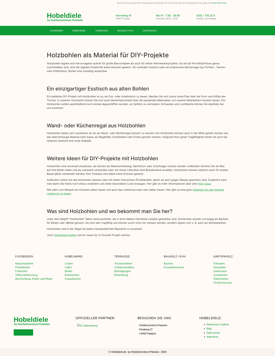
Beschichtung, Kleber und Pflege (33, 278)
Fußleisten (21, 271)
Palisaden (219, 263)
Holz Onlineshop (219, 3)
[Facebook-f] (212, 30)
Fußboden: (24, 256)
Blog (209, 328)
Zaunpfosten (220, 275)
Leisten (69, 263)
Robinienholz (221, 278)
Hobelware (78, 31)
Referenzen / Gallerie (218, 324)
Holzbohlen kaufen (65, 235)
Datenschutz (213, 332)
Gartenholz (150, 31)
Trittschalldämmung (26, 275)
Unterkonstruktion (124, 267)
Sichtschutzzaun (222, 282)
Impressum (212, 336)
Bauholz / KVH (125, 31)
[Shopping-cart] (225, 30)
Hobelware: (74, 256)
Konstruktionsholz (174, 267)
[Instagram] (219, 30)
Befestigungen (122, 271)
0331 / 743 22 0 (206, 15)
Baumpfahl (219, 267)
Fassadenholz (73, 278)
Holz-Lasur (204, 183)
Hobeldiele (64, 15)
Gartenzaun (220, 271)
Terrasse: (122, 256)
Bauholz (168, 263)
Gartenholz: (223, 256)
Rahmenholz (72, 275)
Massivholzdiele (24, 263)
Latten (68, 267)
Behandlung (121, 275)
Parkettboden (22, 267)
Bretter (68, 271)
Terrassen (101, 31)
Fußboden (56, 31)
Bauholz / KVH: (175, 256)
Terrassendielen (123, 263)
